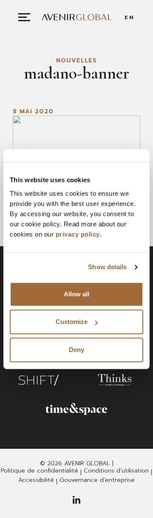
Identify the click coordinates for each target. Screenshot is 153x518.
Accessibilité (36, 480)
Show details (107, 266)
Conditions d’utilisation (116, 471)
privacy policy (78, 234)
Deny (76, 349)
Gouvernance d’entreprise (97, 480)
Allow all (76, 294)
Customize (72, 321)
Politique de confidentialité (39, 471)
